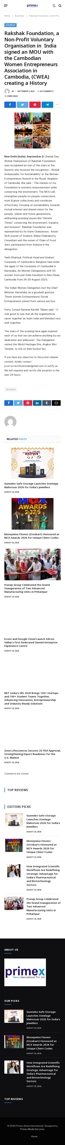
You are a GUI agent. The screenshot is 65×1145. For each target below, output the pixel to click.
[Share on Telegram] (47, 105)
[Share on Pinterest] (35, 105)
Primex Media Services (32, 1129)
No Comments (47, 91)
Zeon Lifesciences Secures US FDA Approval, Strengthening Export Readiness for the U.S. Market (32, 754)
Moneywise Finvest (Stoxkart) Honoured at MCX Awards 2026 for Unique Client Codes (31, 535)
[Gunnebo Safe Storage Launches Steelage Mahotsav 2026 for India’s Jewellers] (32, 463)
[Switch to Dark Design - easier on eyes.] (54, 5)
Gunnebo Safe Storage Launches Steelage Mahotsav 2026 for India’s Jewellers (31, 485)
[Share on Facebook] (10, 105)
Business (10, 25)
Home (34, 1136)
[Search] (60, 6)
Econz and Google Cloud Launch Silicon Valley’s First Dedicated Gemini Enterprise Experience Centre (31, 642)
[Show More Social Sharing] (57, 105)
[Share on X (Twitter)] (22, 105)
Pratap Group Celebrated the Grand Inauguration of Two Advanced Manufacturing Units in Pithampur (27, 588)
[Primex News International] (32, 5)
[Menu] (6, 6)
